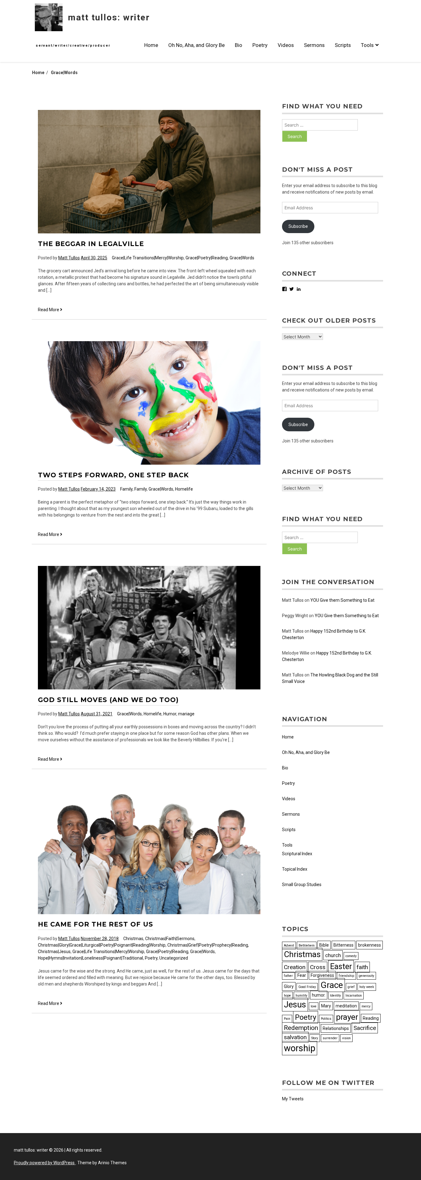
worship (299, 1048)
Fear (301, 975)
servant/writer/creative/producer (73, 46)
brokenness (369, 945)
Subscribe (298, 226)
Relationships (336, 1028)
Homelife (184, 489)
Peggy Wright (295, 615)
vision (346, 1038)
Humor (169, 713)
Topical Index (294, 869)
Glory (289, 986)
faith (362, 967)
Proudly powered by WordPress (45, 1162)
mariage (186, 713)
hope (287, 996)
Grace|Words (242, 257)
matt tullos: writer (109, 17)
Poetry (260, 45)
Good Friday (307, 987)
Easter (341, 966)
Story (314, 1038)
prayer (347, 1017)
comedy (351, 956)
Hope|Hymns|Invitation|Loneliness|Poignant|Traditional (90, 958)
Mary (326, 1005)
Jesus (295, 1005)
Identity (335, 996)
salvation (295, 1037)
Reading (371, 1018)
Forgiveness (322, 975)
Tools (367, 45)
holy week (366, 987)
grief (351, 987)
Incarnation (353, 996)
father (288, 976)
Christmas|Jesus (54, 951)
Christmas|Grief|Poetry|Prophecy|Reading (207, 945)
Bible (324, 945)
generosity (366, 976)
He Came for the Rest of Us (95, 924)
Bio (238, 45)
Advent (289, 946)
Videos (286, 45)
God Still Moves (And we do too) (108, 700)
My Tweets (293, 1098)
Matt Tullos (69, 257)
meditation (346, 1005)
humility (301, 996)
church (333, 955)
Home (151, 45)
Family (126, 489)
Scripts (343, 45)
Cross (317, 967)
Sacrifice (365, 1027)
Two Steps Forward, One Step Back (113, 475)
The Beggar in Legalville (91, 244)
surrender (330, 1038)
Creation (294, 967)
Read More (50, 310)
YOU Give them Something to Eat (342, 600)
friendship (346, 976)
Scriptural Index (297, 853)
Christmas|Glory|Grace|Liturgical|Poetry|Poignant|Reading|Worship (102, 945)
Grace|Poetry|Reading (207, 257)
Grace (332, 985)
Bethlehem (307, 946)
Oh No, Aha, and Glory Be (196, 45)
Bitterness (343, 945)
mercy (366, 1006)
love (314, 1006)
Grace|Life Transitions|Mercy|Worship (148, 257)
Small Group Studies (301, 884)
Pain (287, 1019)
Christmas (133, 938)
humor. (318, 995)
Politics (326, 1019)
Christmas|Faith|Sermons (169, 938)
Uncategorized (173, 958)
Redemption (301, 1027)
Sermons (314, 45)
